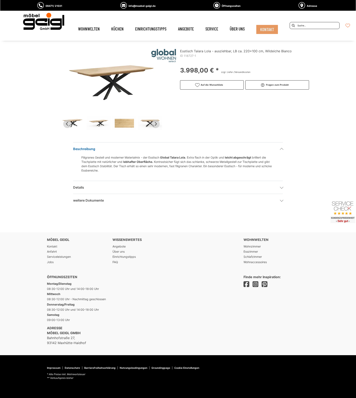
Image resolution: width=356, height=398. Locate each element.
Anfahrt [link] (52, 251)
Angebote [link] (119, 246)
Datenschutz (72, 367)
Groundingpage (160, 367)
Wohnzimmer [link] (252, 246)
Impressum (54, 367)
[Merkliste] (347, 25)
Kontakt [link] (52, 246)
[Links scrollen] (67, 124)
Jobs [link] (50, 262)
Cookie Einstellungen (186, 368)
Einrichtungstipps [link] (124, 256)
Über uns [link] (118, 251)
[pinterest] (264, 284)
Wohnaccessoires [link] (255, 262)
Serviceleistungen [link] (59, 256)
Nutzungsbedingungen (133, 367)
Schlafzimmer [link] (253, 256)
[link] (89, 28)
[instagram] (255, 284)
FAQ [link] (115, 262)
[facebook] (246, 284)
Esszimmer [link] (251, 251)
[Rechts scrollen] (155, 124)
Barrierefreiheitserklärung (100, 367)
